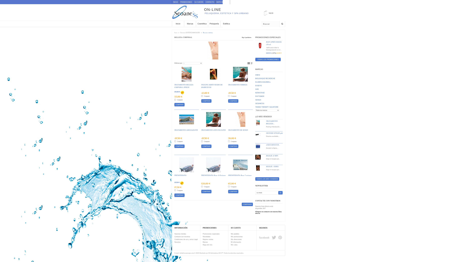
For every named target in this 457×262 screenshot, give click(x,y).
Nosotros (177, 242)
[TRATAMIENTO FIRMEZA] (240, 74)
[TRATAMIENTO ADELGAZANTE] (186, 119)
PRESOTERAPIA (180, 175)
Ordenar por (178, 63)
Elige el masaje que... (273, 159)
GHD (257, 89)
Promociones (186, 2)
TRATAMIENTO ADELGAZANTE (186, 130)
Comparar (180, 100)
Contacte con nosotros (182, 237)
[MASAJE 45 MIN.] (259, 159)
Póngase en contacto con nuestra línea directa (268, 212)
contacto (210, 2)
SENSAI (258, 100)
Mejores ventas (208, 239)
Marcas (259, 69)
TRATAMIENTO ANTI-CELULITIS (213, 130)
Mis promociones (237, 237)
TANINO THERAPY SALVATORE (266, 107)
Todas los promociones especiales (268, 60)
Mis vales (234, 245)
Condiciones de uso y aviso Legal (186, 239)
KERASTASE (260, 93)
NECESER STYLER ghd (274, 133)
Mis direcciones (236, 239)
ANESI (257, 75)
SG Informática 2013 (215, 253)
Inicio (175, 2)
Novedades (206, 237)
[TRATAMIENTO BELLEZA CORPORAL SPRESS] (186, 74)
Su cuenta (198, 2)
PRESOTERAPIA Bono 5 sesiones (239, 175)
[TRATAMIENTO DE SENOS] (240, 119)
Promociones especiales (268, 37)
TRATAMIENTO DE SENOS (238, 130)
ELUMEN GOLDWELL (263, 82)
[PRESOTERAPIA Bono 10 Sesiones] (213, 164)
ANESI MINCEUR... (273, 145)
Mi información (236, 242)
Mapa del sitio (207, 245)
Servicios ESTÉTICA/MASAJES (190, 33)
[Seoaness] (183, 8)
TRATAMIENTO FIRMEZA (237, 85)
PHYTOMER (259, 96)
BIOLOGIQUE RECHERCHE (265, 78)
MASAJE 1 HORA (272, 166)
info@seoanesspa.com (186, 253)
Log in (284, 2)
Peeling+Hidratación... (273, 127)
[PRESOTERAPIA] (186, 164)
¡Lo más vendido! (263, 117)
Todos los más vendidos (267, 179)
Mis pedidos (235, 234)
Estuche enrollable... (272, 136)
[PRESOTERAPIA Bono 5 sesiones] (240, 164)
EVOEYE (258, 86)
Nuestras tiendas (180, 234)
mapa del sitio (222, 2)
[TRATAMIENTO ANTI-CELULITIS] (213, 119)
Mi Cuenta (236, 228)
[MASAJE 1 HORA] (259, 170)
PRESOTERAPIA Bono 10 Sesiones (213, 175)
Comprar (179, 105)
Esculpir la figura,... (272, 148)
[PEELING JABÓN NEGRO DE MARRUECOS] (213, 74)
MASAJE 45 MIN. (272, 156)
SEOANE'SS (259, 103)
